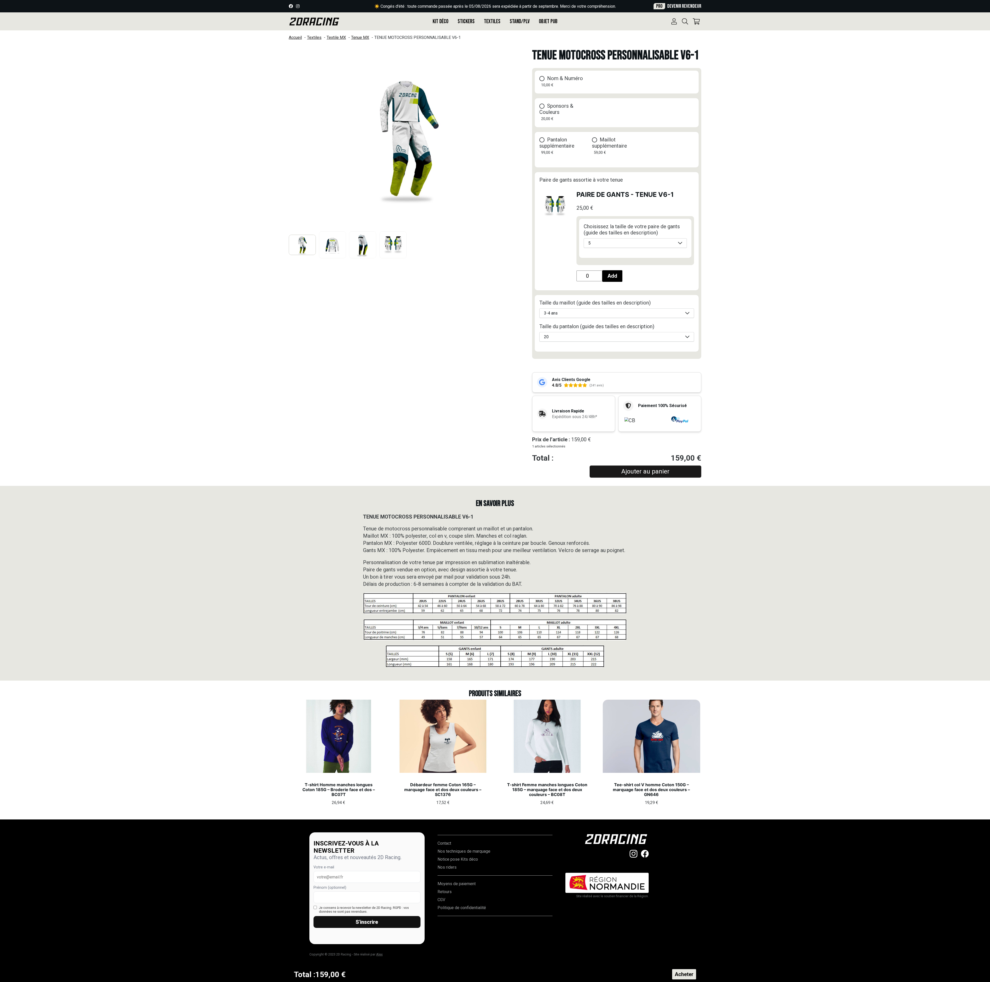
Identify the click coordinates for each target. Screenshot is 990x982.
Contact (444, 843)
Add (612, 276)
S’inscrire (367, 922)
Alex (379, 954)
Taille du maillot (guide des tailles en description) (595, 303)
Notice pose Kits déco (458, 859)
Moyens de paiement (457, 883)
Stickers (466, 21)
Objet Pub (548, 21)
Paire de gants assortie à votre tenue (581, 180)
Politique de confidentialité (462, 907)
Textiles (492, 21)
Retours (445, 891)
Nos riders (447, 867)
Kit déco (440, 21)
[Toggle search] (685, 21)
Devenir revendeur (678, 6)
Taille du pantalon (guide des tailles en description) (596, 326)
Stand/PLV (520, 21)
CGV (441, 899)
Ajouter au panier (645, 471)
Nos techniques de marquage (464, 851)
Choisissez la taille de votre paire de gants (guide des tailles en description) (632, 229)
